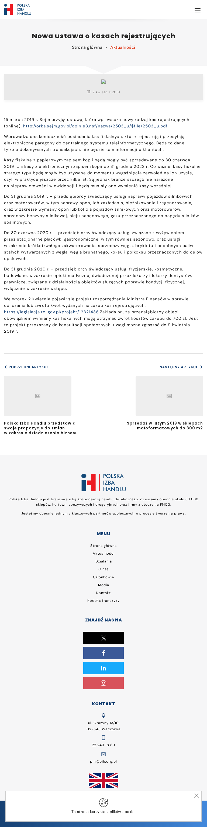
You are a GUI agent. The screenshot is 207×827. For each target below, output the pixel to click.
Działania (103, 561)
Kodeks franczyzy (103, 600)
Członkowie (103, 577)
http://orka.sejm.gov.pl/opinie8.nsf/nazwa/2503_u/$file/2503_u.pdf (95, 126)
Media (103, 585)
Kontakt (103, 592)
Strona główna (87, 47)
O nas (103, 569)
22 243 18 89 (103, 745)
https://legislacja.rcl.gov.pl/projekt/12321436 (51, 312)
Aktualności (122, 47)
